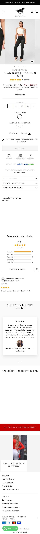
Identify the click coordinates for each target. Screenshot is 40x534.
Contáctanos (7, 500)
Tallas (20, 102)
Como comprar (7, 482)
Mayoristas (6, 496)
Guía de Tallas (7, 486)
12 (22, 106)
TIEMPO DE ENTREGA (14, 183)
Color (20, 112)
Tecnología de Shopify (20, 532)
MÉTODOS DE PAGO (13, 188)
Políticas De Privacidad (10, 511)
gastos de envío (11, 87)
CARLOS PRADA (20, 70)
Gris (19, 116)
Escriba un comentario (17, 269)
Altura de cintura (20, 123)
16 (33, 106)
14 (27, 106)
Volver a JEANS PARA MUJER (21, 427)
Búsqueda (5, 475)
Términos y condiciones (10, 507)
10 (16, 106)
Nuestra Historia (8, 479)
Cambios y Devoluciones (11, 490)
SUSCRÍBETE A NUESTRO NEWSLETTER (14, 518)
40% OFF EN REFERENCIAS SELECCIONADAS (20, 2)
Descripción (10, 178)
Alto (19, 127)
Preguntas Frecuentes (10, 503)
